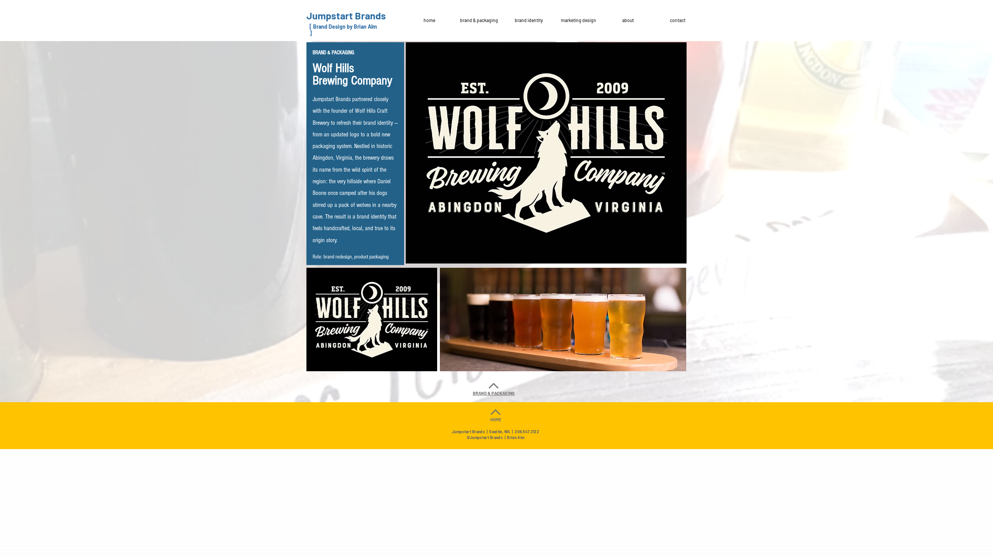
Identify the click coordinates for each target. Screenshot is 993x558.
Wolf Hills (333, 68)
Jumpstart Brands (346, 15)
